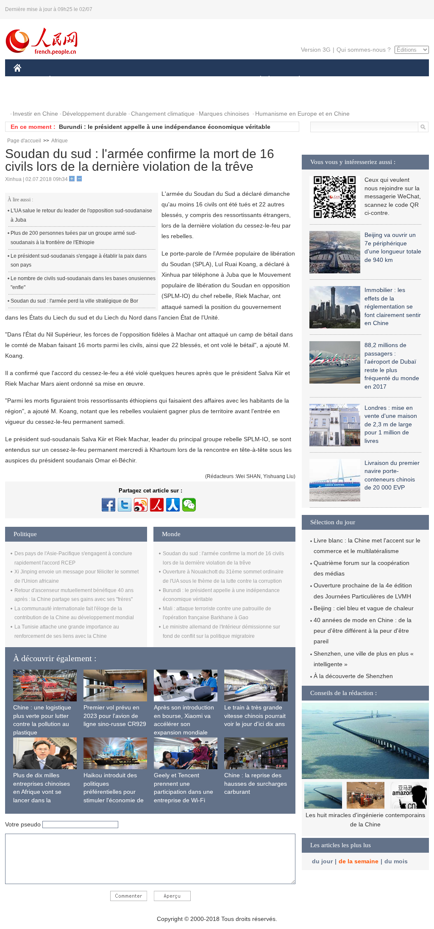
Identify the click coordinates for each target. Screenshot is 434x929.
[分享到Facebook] (108, 505)
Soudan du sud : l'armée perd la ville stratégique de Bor (74, 301)
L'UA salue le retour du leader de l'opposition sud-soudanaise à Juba (81, 215)
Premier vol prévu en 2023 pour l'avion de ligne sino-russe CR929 (114, 715)
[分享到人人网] (173, 505)
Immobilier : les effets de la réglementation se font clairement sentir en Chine (392, 306)
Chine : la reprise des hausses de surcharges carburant (255, 783)
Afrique (59, 141)
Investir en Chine (35, 113)
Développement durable (94, 113)
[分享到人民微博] (157, 505)
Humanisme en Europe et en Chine (302, 113)
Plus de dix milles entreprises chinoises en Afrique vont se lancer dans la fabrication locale (41, 792)
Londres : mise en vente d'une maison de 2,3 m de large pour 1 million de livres (390, 424)
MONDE (105, 79)
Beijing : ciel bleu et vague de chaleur (364, 608)
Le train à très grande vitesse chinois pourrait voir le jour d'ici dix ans (255, 715)
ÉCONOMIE (65, 79)
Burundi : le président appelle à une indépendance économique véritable (164, 126)
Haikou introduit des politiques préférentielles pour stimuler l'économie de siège (113, 792)
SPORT (329, 79)
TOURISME (366, 79)
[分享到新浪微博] (140, 505)
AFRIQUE (141, 79)
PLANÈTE (294, 79)
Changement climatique (163, 113)
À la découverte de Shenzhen (353, 676)
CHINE (28, 79)
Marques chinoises (224, 113)
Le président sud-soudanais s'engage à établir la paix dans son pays (79, 260)
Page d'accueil (24, 141)
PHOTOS (31, 96)
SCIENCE (179, 79)
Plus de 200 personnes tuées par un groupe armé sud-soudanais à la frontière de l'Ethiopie (73, 237)
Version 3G (316, 49)
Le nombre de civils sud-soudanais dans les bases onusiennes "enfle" (83, 283)
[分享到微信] (189, 505)
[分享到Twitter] (124, 505)
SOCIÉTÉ (256, 79)
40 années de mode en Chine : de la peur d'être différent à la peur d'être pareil (363, 631)
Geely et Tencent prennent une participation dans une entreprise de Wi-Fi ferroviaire (183, 792)
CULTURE (218, 79)
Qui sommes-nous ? (364, 49)
